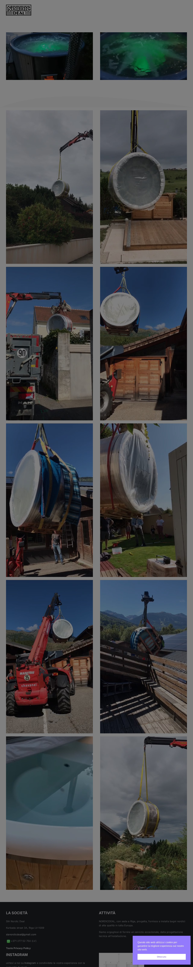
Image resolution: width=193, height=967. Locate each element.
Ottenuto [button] (161, 957)
